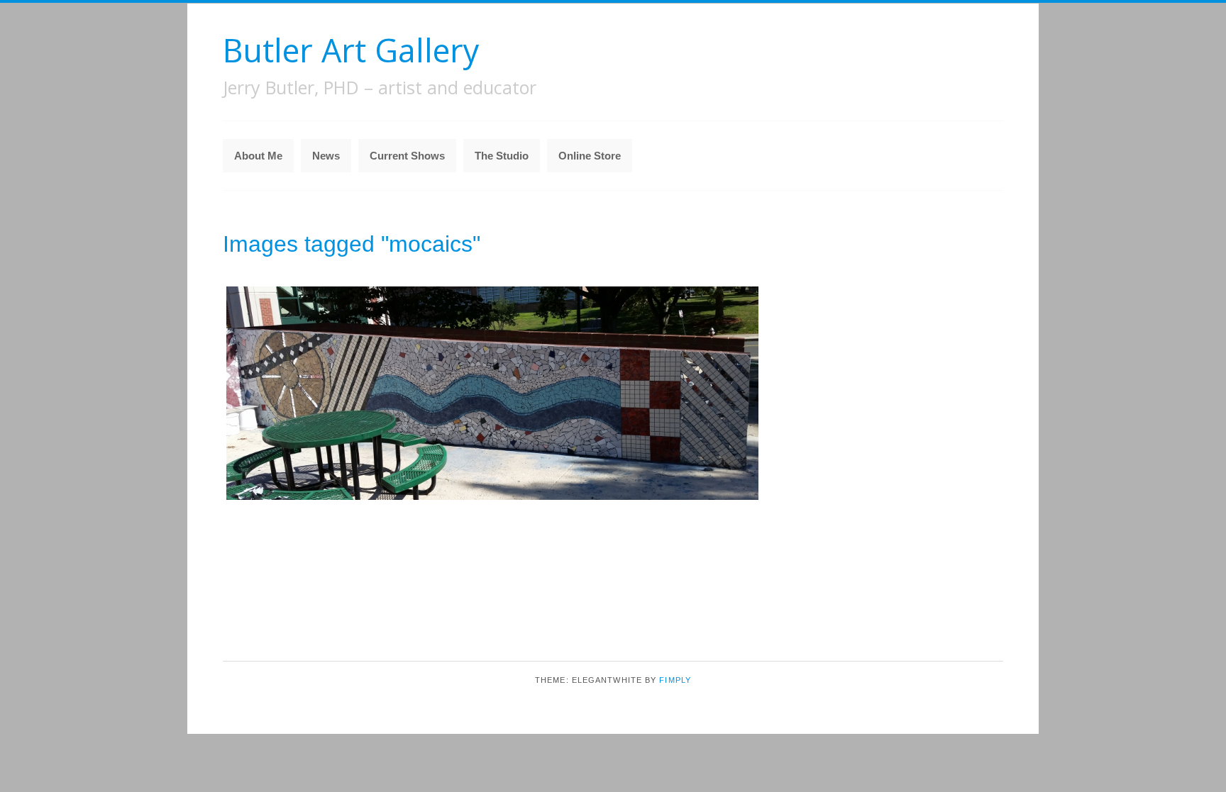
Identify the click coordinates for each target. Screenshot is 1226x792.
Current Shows (407, 156)
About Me (258, 156)
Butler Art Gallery (351, 50)
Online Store (589, 156)
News (326, 156)
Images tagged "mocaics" (351, 244)
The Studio (502, 156)
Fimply (675, 680)
